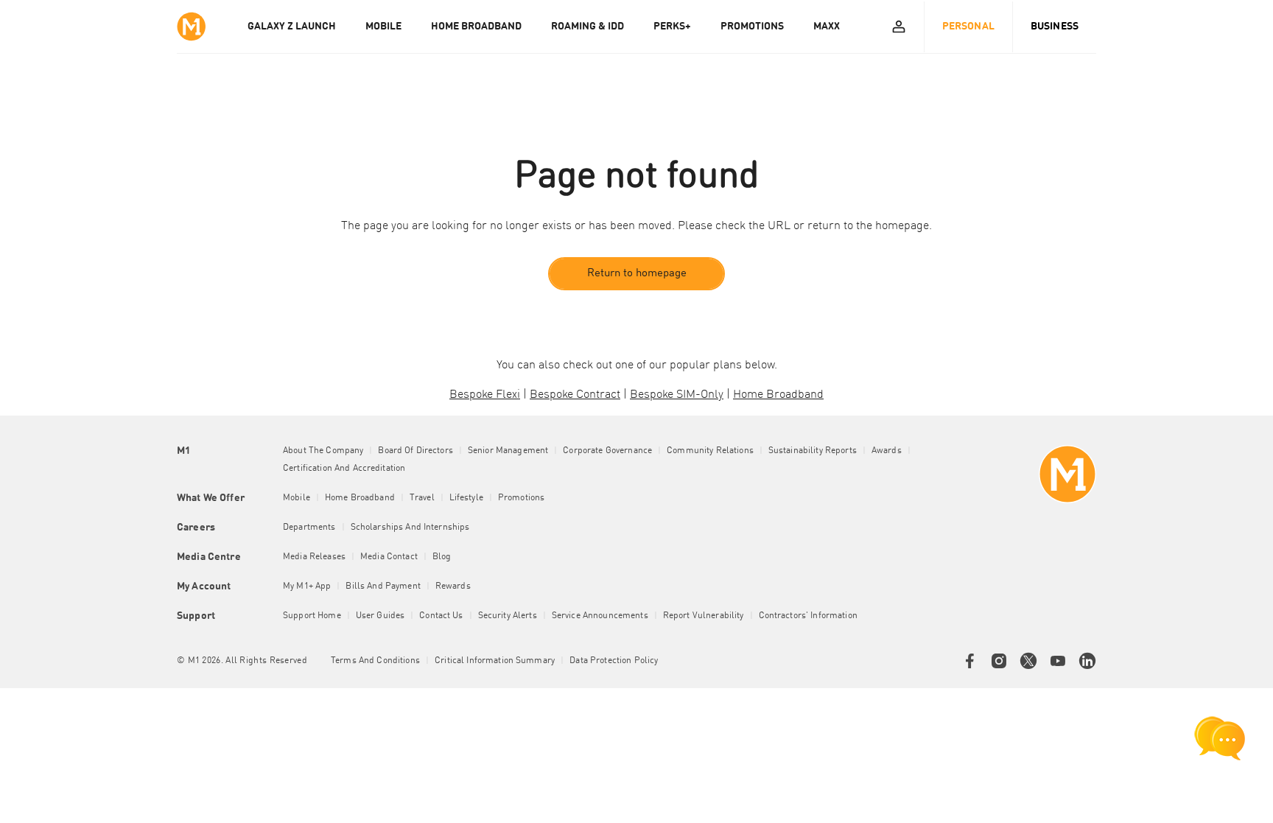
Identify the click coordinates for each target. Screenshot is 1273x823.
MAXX (826, 26)
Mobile (296, 498)
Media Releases (314, 557)
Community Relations (710, 450)
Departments (309, 527)
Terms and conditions (375, 660)
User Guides (380, 616)
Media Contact (389, 557)
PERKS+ (672, 26)
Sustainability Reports (812, 450)
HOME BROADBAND (476, 26)
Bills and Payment (383, 586)
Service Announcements (600, 616)
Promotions (521, 498)
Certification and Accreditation (344, 468)
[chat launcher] (1220, 738)
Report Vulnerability (703, 616)
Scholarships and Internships (410, 527)
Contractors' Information (808, 616)
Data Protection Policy (613, 660)
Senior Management (508, 450)
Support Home (312, 616)
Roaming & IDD (587, 26)
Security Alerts (507, 616)
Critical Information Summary (495, 660)
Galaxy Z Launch (292, 26)
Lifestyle (466, 498)
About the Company (323, 450)
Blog (442, 557)
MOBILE (383, 26)
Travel (422, 498)
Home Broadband (360, 498)
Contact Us (441, 616)
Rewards (453, 586)
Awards (887, 450)
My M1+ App (307, 586)
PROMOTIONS (752, 26)
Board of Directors (415, 450)
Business (1055, 26)
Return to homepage (637, 273)
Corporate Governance (607, 450)
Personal (968, 26)
